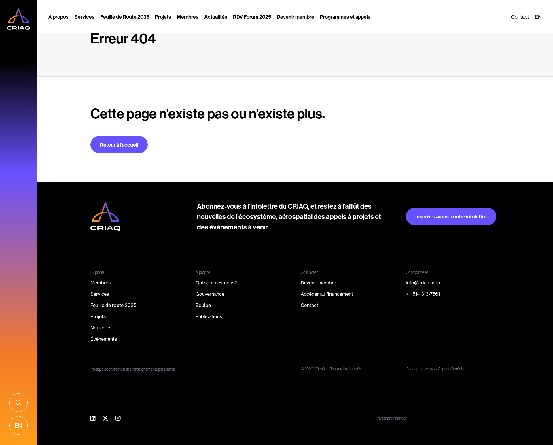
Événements (103, 339)
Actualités (215, 17)
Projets (163, 17)
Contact (520, 17)
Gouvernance (210, 294)
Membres (187, 17)
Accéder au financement (327, 294)
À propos (58, 17)
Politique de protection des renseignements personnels (132, 369)
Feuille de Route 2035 (124, 17)
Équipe (203, 305)
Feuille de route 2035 (113, 305)
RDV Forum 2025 (252, 17)
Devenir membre (295, 17)
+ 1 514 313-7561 (423, 294)
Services (84, 17)
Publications (209, 316)
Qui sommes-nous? (216, 283)
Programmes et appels (345, 17)
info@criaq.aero (423, 283)
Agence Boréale (451, 369)
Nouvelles (100, 328)
